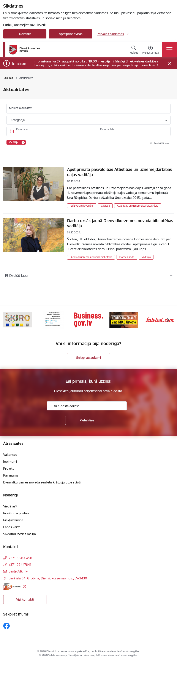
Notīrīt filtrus (161, 143)
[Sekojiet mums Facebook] (6, 626)
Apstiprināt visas (70, 34)
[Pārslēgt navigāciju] (169, 49)
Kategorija (18, 120)
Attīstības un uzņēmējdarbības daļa (137, 205)
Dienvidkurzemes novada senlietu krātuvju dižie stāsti (42, 482)
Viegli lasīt (10, 506)
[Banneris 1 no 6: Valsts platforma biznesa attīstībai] (88, 319)
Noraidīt (25, 34)
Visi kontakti (25, 599)
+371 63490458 (20, 558)
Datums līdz (107, 129)
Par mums (10, 475)
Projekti (8, 468)
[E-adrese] (12, 586)
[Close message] (169, 63)
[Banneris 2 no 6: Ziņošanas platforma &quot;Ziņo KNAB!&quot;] (123, 319)
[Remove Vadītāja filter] (23, 142)
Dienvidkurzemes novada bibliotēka (91, 257)
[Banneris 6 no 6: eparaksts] (53, 319)
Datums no (22, 129)
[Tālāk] (168, 320)
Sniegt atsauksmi (88, 358)
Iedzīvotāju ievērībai (81, 205)
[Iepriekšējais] (9, 320)
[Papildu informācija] (24, 586)
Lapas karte (11, 527)
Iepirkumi (10, 461)
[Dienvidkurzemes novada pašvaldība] (30, 49)
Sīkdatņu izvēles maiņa (19, 534)
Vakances (10, 455)
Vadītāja (105, 205)
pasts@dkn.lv (18, 571)
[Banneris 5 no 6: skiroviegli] (17, 319)
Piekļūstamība (13, 520)
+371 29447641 (20, 565)
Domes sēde (126, 257)
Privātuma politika (16, 513)
